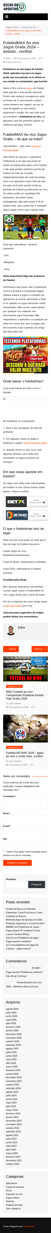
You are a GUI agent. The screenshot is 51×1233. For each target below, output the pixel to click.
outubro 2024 (12, 1084)
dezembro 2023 (14, 1121)
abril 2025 (11, 1063)
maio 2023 (11, 1146)
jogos (29, 88)
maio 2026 (11, 1020)
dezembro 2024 (14, 1077)
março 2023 (12, 1153)
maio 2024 (11, 1102)
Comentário (9, 796)
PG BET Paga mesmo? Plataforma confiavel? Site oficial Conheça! (24, 972)
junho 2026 (11, 1016)
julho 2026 (11, 1012)
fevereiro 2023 (13, 1157)
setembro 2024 (13, 1088)
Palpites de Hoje (14, 1205)
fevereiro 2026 (13, 1027)
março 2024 (12, 1110)
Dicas (9, 1190)
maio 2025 (11, 1059)
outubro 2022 (12, 1164)
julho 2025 (11, 1052)
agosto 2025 (12, 1048)
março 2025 (12, 1066)
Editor (8, 58)
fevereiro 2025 (13, 1070)
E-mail (7, 826)
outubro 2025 (12, 1041)
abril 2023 (11, 1149)
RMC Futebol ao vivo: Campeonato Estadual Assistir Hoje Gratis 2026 (25, 695)
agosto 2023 (12, 1135)
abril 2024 (11, 1106)
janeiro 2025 (12, 1074)
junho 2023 (11, 1142)
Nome (6, 813)
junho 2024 (11, 1099)
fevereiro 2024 (13, 1113)
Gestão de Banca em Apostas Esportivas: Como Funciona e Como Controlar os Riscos (24, 912)
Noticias (10, 1201)
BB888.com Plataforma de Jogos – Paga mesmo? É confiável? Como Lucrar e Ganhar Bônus (23, 930)
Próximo (38, 649)
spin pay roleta (13, 605)
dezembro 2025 (14, 1034)
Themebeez (28, 1226)
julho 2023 (11, 1139)
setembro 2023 (13, 1131)
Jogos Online (12, 1198)
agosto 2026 (12, 1009)
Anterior (12, 649)
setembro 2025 (13, 1045)
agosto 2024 (12, 1092)
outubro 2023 (12, 1128)
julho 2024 (11, 1095)
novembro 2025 (14, 1038)
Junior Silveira (15, 703)
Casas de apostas (15, 1187)
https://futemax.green (35, 442)
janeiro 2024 (12, 1117)
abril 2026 (11, 1023)
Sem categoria (13, 1208)
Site (5, 839)
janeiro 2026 (12, 1030)
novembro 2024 (14, 1081)
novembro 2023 (14, 1124)
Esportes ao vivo (13, 62)
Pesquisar (11, 879)
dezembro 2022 (14, 1160)
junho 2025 (11, 1056)
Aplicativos (11, 1183)
